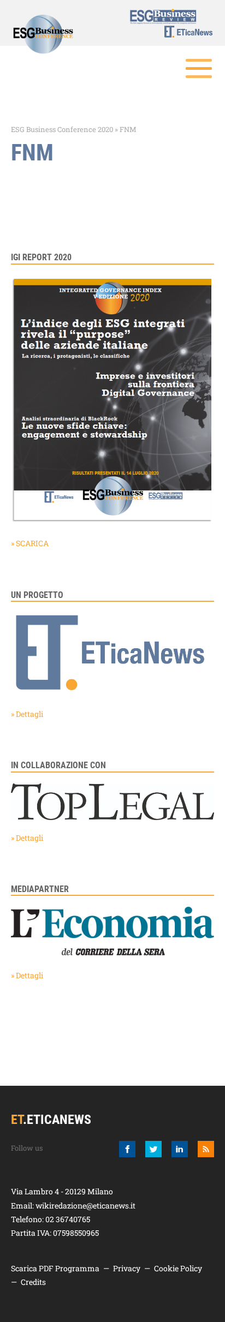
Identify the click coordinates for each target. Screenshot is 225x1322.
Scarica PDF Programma (55, 1268)
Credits (33, 1282)
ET (182, 31)
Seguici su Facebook (127, 1149)
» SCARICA (30, 543)
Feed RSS (206, 1149)
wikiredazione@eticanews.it (85, 1205)
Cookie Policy (178, 1268)
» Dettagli (27, 714)
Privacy (126, 1268)
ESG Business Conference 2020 (62, 129)
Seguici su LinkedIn (179, 1149)
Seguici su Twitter (153, 1149)
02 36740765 (67, 1219)
